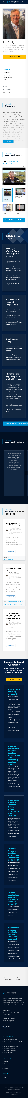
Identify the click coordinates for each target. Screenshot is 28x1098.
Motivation (20, 601)
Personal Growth (12, 557)
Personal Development (10, 603)
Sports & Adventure (8, 559)
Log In (5, 1077)
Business (19, 557)
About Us (6, 1061)
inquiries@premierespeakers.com (14, 1021)
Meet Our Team (7, 1063)
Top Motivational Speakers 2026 (11, 1044)
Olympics (20, 604)
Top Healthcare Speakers (10, 1050)
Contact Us (6, 1068)
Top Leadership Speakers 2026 (11, 1046)
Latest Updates (7, 1066)
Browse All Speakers (8, 1052)
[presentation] (26, 473)
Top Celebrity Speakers (9, 1048)
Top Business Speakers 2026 (10, 1039)
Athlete (15, 604)
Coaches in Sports (8, 604)
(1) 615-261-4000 (10, 1018)
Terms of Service (14, 1094)
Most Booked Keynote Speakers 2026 (13, 1041)
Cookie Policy (18, 1092)
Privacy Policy (9, 1092)
